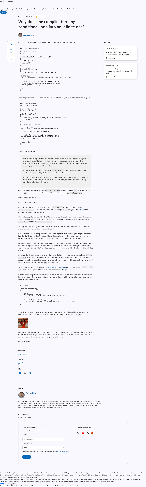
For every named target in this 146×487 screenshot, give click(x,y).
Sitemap (18, 486)
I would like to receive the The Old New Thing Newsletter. (45, 451)
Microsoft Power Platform (45, 479)
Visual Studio (38, 481)
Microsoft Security (13, 479)
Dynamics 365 (23, 479)
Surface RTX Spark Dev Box (37, 473)
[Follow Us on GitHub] (88, 434)
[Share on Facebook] (19, 373)
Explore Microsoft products (84, 473)
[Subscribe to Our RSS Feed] (92, 434)
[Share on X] (25, 373)
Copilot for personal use (68, 473)
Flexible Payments (42, 475)
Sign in (3, 12)
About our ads (80, 486)
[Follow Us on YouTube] (83, 434)
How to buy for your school (118, 475)
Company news (62, 481)
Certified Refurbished (15, 475)
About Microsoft (52, 481)
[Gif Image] (23, 323)
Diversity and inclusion (92, 481)
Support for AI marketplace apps (122, 479)
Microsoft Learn (107, 479)
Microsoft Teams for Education (85, 475)
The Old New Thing (22, 9)
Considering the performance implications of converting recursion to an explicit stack (120, 71)
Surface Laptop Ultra (23, 473)
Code (20, 364)
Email (24, 434)
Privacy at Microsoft (73, 481)
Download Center (119, 473)
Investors (82, 481)
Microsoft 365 (32, 479)
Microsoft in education (55, 475)
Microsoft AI (3, 479)
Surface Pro (3, 473)
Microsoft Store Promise (29, 475)
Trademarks (58, 486)
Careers (44, 481)
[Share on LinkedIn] (30, 373)
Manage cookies (42, 486)
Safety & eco (66, 486)
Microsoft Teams (58, 479)
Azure (88, 479)
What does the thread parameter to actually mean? (120, 53)
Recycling (73, 486)
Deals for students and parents (17, 477)
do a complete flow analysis (56, 267)
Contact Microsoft (26, 486)
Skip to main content (6, 1)
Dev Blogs (10, 9)
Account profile (108, 473)
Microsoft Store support (132, 473)
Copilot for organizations (53, 473)
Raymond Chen (28, 35)
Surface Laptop (11, 473)
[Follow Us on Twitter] (78, 434)
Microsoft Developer (96, 479)
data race (81, 210)
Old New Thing (23, 354)
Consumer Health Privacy (7, 486)
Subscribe (26, 457)
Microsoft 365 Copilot (70, 479)
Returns (142, 473)
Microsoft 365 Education (101, 475)
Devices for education (68, 475)
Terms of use (51, 486)
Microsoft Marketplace (14, 481)
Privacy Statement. (63, 451)
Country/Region (27, 443)
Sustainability (111, 481)
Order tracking (4, 475)
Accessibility (103, 481)
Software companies (28, 481)
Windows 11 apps (98, 473)
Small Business (81, 479)
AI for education (32, 477)
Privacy (34, 486)
